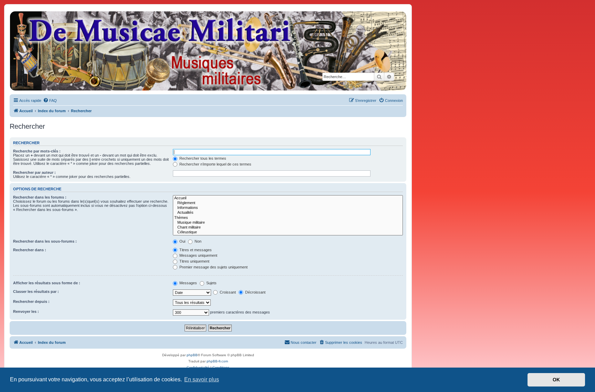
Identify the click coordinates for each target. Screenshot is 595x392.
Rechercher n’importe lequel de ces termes (214, 164)
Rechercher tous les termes (202, 158)
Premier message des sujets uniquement (213, 267)
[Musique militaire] (288, 222)
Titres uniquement (193, 261)
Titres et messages (195, 250)
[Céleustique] (288, 232)
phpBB (192, 355)
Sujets (211, 283)
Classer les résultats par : (36, 291)
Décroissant (254, 292)
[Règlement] (288, 203)
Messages (187, 283)
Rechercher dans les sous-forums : (45, 241)
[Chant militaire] (288, 227)
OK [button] (556, 379)
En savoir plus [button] (201, 379)
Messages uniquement (197, 255)
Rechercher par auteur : (34, 172)
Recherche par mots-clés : (37, 151)
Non (197, 241)
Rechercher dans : (29, 250)
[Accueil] (208, 51)
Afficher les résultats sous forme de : (46, 283)
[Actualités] (288, 212)
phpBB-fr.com (217, 361)
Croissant (227, 292)
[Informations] (288, 207)
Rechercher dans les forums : (39, 197)
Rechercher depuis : (31, 301)
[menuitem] (50, 100)
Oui (181, 241)
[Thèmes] (288, 217)
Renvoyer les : (26, 311)
